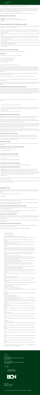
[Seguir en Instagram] (7, 366)
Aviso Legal (37, 13)
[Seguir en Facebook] (5, 366)
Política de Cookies (8, 385)
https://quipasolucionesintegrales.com (33, 6)
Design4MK (29, 390)
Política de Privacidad (4, 96)
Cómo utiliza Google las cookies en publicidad (8, 185)
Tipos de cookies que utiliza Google (6, 183)
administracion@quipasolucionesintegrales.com (14, 362)
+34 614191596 (7, 363)
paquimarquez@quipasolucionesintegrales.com (14, 358)
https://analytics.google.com (11, 175)
